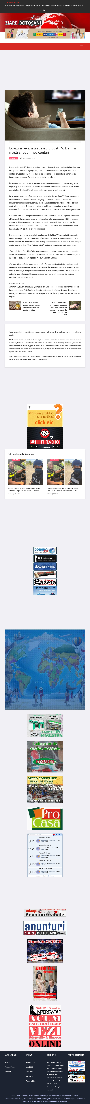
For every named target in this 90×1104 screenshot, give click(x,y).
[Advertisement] (45, 67)
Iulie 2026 (29, 1067)
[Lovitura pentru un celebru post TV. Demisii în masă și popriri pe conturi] (45, 115)
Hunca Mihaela (51, 1062)
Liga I (55, 1078)
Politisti (49, 1068)
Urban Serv (54, 1087)
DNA (52, 1071)
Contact (8, 1072)
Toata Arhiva (30, 1081)
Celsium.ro (51, 876)
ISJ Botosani (57, 1084)
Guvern (49, 1087)
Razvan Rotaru (58, 1071)
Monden (13, 158)
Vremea (30, 834)
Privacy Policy (10, 1067)
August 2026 (30, 1062)
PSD (48, 1074)
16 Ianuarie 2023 (29, 158)
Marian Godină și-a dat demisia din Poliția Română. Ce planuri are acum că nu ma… (24, 490)
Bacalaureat (50, 1078)
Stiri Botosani (54, 1081)
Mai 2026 (29, 1076)
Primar (52, 1084)
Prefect (62, 1065)
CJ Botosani (54, 1068)
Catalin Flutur (56, 1065)
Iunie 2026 (30, 1072)
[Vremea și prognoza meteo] (57, 834)
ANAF (56, 1074)
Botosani (51, 1074)
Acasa (7, 1062)
